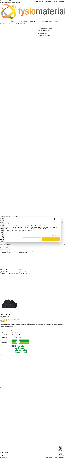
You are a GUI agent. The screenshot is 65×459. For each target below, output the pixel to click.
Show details (55, 235)
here (31, 230)
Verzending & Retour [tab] (14, 216)
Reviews (55, 1)
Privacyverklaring (48, 457)
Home (1, 23)
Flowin (17, 23)
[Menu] (63, 445)
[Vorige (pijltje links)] (2, 229)
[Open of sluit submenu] (16, 21)
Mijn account (61, 1)
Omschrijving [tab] (2, 216)
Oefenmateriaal (12, 23)
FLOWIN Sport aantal (42, 33)
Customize (31, 239)
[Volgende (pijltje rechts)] (63, 229)
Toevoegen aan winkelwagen (44, 35)
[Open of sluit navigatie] (0, 21)
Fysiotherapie (6, 23)
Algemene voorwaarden (59, 457)
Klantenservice (48, 1)
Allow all (51, 239)
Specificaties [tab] (7, 216)
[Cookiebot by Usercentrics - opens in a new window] (54, 219)
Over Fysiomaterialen (39, 1)
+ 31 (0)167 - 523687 (16, 337)
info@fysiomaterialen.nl (17, 335)
